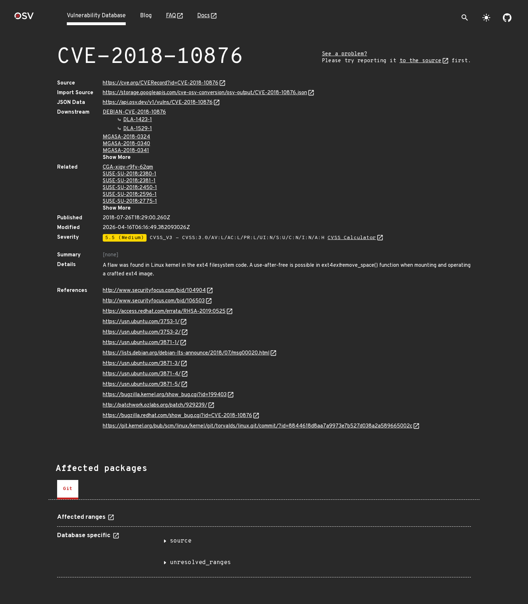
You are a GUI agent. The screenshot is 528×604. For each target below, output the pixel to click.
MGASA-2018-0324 (126, 137)
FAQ (171, 15)
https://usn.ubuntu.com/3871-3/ (141, 363)
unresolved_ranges (200, 562)
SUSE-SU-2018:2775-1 (130, 201)
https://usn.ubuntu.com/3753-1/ (141, 322)
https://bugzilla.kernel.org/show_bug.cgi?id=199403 (165, 395)
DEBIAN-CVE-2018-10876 (134, 112)
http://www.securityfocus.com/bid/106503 (154, 301)
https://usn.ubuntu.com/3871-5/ (141, 384)
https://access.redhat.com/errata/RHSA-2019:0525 (164, 311)
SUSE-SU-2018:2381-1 (129, 181)
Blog (146, 15)
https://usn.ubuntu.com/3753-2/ (142, 332)
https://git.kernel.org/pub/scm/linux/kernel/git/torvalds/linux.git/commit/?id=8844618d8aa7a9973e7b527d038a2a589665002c (257, 426)
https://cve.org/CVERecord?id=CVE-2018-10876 (160, 83)
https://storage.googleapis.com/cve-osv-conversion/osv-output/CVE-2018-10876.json (205, 93)
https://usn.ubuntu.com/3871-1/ (141, 342)
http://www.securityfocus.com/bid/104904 (154, 290)
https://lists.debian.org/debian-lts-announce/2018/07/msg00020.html (186, 353)
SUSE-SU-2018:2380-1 (129, 174)
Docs (203, 15)
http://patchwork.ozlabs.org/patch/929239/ (155, 405)
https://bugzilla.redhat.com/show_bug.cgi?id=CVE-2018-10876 (177, 415)
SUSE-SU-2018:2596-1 (130, 194)
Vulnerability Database (96, 15)
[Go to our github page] (507, 17)
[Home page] (24, 18)
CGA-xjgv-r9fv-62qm (128, 167)
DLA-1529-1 (137, 128)
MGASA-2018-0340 (126, 144)
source (180, 541)
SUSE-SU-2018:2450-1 (130, 187)
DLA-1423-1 (137, 119)
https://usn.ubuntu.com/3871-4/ (142, 374)
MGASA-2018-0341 (126, 150)
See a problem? (344, 54)
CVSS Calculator (352, 238)
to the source (420, 61)
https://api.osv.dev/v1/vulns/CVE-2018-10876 (158, 102)
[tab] (67, 489)
